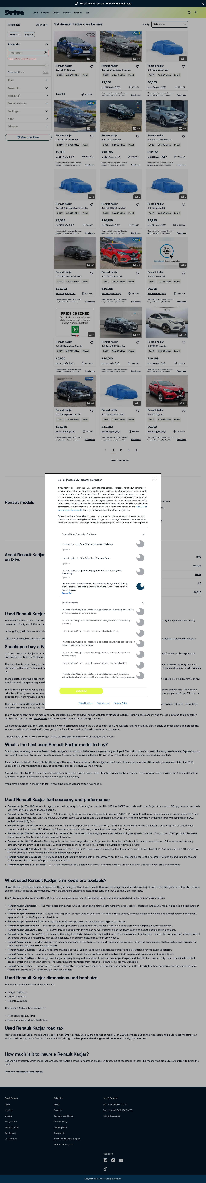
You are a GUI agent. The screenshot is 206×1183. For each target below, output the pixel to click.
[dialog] (103, 591)
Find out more (123, 3)
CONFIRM (81, 691)
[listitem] (103, 534)
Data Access (103, 703)
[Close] (155, 480)
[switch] (140, 543)
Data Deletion (85, 703)
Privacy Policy (120, 703)
